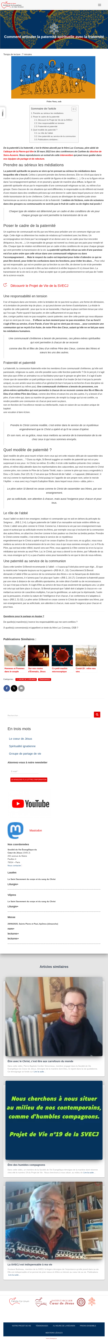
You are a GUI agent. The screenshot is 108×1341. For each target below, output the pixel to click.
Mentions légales (54, 1333)
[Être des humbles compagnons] (54, 1120)
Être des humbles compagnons (26, 1165)
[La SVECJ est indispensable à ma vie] (54, 1220)
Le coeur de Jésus (20, 738)
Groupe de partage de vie (25, 753)
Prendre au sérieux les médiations (48, 113)
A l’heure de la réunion (64, 1326)
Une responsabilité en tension (51, 123)
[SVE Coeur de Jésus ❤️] (13, 4)
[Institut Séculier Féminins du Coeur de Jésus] (62, 1303)
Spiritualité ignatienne (22, 746)
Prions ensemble (88, 1326)
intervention (66, 155)
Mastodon (36, 830)
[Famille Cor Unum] (20, 1302)
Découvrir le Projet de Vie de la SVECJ (55, 120)
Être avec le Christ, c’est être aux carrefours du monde (40, 1061)
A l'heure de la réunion (26, 679)
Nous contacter (14, 865)
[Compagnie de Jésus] (81, 1303)
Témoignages (44, 679)
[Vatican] (93, 1303)
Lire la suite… (40, 1071)
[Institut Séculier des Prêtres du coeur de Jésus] (41, 1303)
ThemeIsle (59, 1338)
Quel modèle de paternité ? (45, 130)
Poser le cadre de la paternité (46, 117)
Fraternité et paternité (47, 126)
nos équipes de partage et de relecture (23, 159)
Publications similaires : (48, 140)
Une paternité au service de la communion (57, 136)
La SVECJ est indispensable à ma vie (30, 1264)
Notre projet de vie (21, 1326)
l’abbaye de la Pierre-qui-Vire (18, 151)
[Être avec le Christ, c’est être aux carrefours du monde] (54, 1016)
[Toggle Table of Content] (72, 109)
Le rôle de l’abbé (45, 133)
